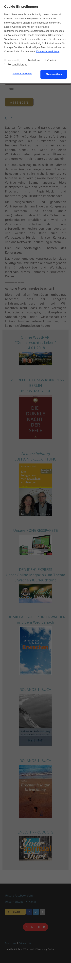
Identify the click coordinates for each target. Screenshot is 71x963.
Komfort (51, 60)
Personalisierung (17, 64)
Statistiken (33, 60)
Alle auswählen (54, 74)
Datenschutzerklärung (48, 51)
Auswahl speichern (22, 73)
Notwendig (13, 60)
